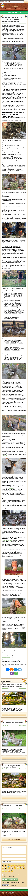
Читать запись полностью (14, 714)
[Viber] (12, 672)
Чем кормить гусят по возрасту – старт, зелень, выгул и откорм (12, 685)
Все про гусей (22, 23)
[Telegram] (20, 668)
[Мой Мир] (16, 668)
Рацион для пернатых (7, 540)
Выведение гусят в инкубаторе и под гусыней (12, 806)
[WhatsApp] (16, 672)
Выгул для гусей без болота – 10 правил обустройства (12, 766)
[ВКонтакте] (8, 668)
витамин (11, 488)
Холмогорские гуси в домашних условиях (12, 723)
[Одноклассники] (12, 668)
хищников (4, 455)
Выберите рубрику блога (14, 12)
